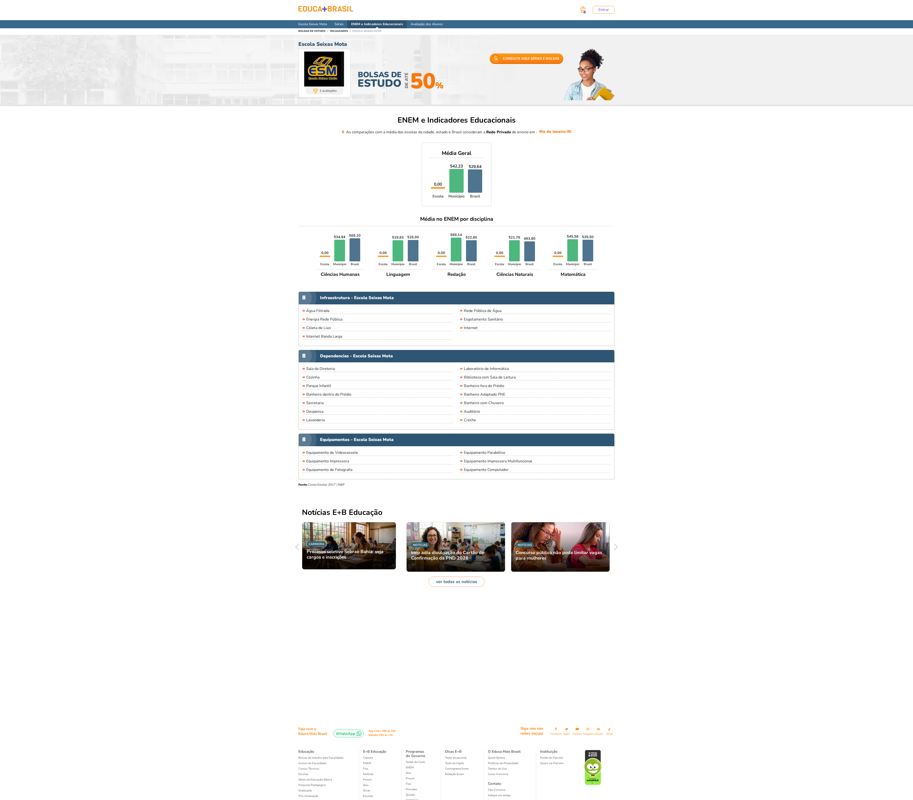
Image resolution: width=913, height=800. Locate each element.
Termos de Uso (497, 769)
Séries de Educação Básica (315, 779)
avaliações (328, 90)
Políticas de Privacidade (503, 763)
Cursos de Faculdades (312, 763)
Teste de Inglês (454, 763)
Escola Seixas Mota (312, 24)
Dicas (366, 790)
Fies (365, 769)
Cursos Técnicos (308, 769)
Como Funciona (498, 774)
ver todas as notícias (456, 581)
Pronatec (411, 789)
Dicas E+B (453, 751)
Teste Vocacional (455, 758)
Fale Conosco (496, 790)
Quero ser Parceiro (552, 763)
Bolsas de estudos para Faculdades (321, 758)
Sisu (366, 785)
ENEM (367, 763)
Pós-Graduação (308, 796)
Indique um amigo (499, 795)
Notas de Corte (415, 762)
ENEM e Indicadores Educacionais (377, 24)
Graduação (305, 790)
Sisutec (410, 795)
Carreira (368, 758)
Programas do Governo (415, 753)
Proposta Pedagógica (312, 785)
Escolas (303, 774)
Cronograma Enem (457, 769)
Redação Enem (454, 774)
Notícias (368, 774)
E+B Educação (374, 751)
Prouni (367, 779)
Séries (339, 24)
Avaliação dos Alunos (427, 24)
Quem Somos (496, 758)
